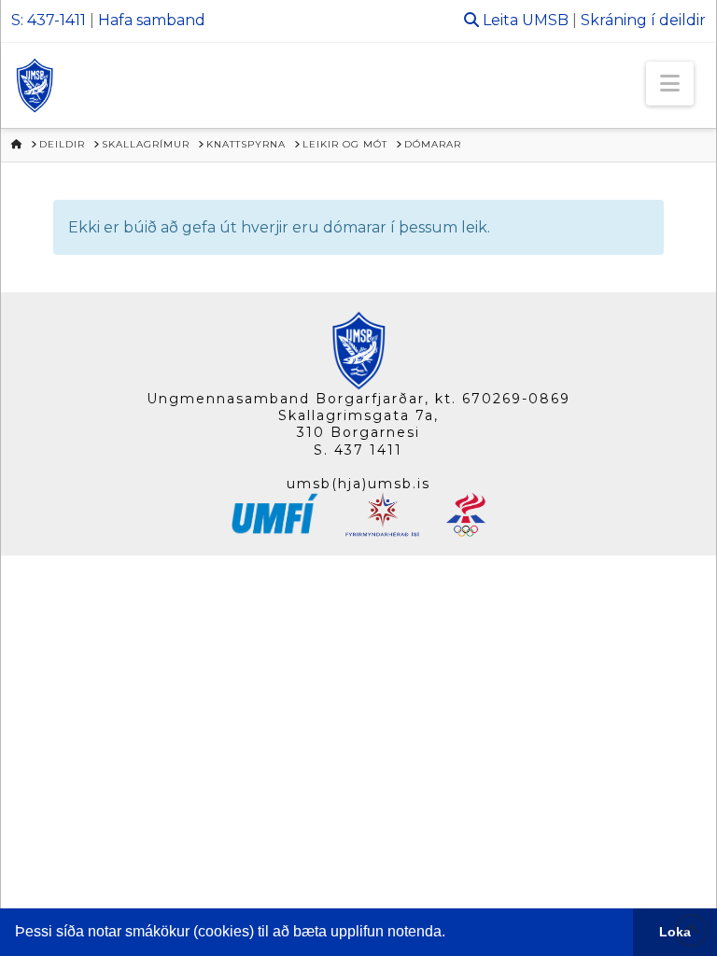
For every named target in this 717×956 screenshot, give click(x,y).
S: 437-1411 (48, 20)
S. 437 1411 (358, 450)
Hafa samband (151, 20)
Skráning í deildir (643, 20)
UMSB (545, 20)
